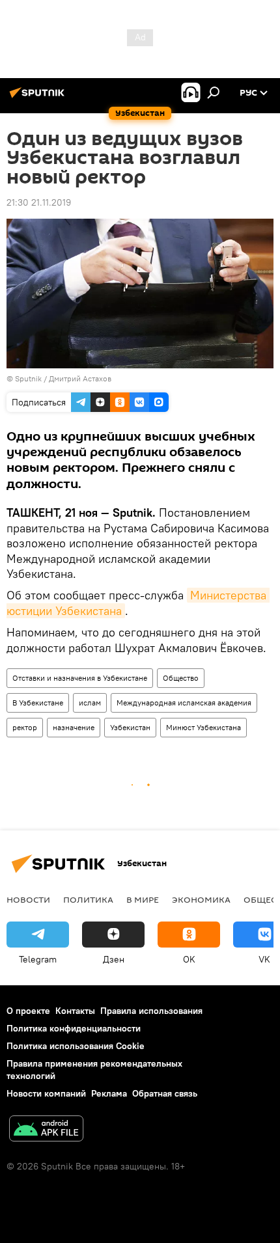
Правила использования (151, 1011)
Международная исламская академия (184, 702)
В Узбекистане (37, 702)
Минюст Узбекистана (203, 727)
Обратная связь (164, 1093)
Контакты (75, 1011)
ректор (24, 727)
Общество (181, 678)
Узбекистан (130, 727)
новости (28, 899)
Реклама (109, 1093)
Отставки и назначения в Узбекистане (79, 678)
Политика (88, 899)
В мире (142, 899)
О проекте (28, 1011)
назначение (73, 727)
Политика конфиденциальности (74, 1028)
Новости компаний (46, 1093)
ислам (90, 702)
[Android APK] (46, 1130)
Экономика (201, 899)
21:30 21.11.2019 (39, 202)
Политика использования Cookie (76, 1046)
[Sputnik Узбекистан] (39, 97)
